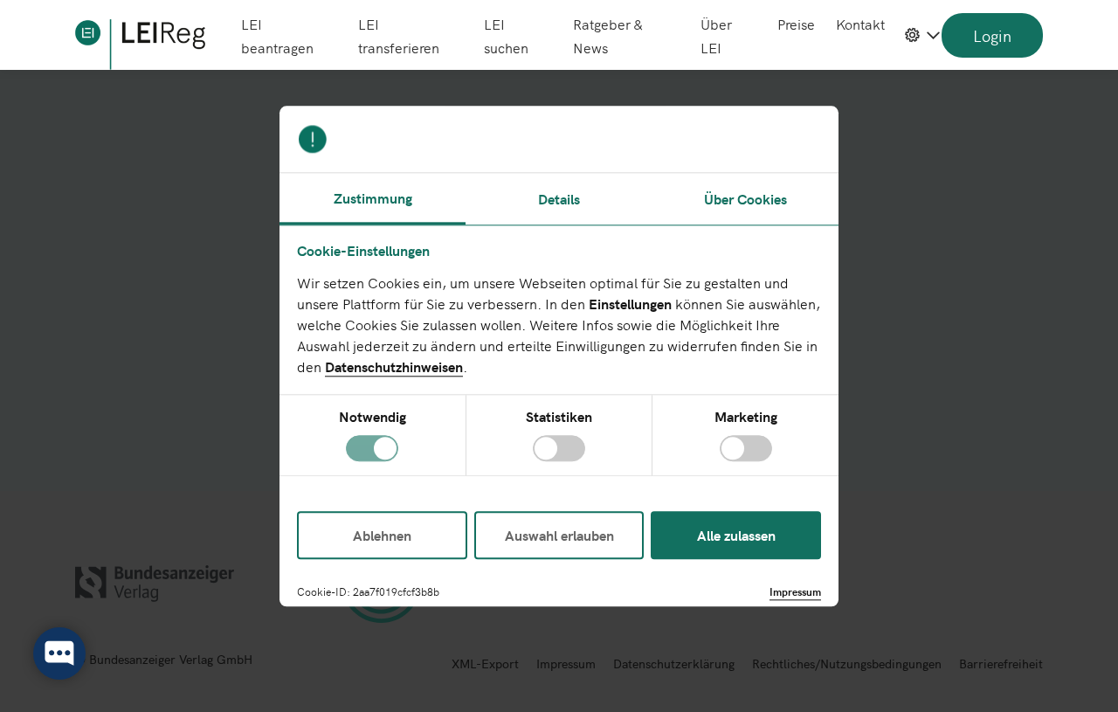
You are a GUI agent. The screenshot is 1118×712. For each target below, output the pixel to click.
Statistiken (559, 417)
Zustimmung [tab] (373, 197)
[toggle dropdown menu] (922, 35)
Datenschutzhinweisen (394, 366)
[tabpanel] (559, 350)
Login (992, 35)
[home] (140, 44)
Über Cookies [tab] (745, 198)
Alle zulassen (736, 534)
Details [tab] (559, 198)
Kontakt (860, 23)
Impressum (795, 591)
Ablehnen (382, 534)
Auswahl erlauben (559, 534)
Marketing (745, 417)
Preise (796, 23)
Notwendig (372, 417)
